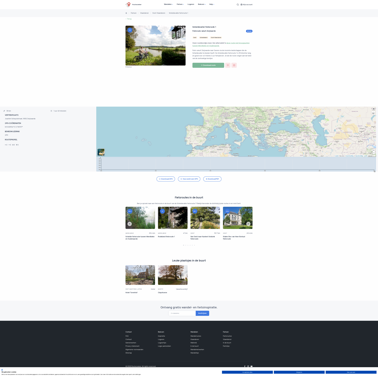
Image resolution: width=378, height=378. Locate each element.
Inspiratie (161, 336)
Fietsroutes (227, 336)
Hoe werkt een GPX (190, 179)
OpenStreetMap (349, 156)
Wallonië (193, 343)
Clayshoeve (162, 292)
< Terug (128, 19)
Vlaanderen (144, 13)
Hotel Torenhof (131, 292)
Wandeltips (194, 353)
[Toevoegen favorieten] (227, 65)
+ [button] (373, 150)
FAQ (127, 336)
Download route (209, 65)
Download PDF (213, 179)
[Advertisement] (189, 88)
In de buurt (194, 346)
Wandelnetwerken (197, 349)
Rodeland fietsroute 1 (166, 236)
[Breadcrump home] (126, 13)
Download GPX (166, 179)
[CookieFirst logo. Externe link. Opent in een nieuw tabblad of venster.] (2, 370)
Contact (129, 339)
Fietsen (180, 4)
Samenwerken (131, 343)
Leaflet (336, 156)
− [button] (373, 153)
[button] (373, 109)
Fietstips (226, 346)
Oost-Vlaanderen (158, 13)
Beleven (201, 4)
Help (211, 4)
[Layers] (373, 113)
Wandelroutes (195, 336)
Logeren (191, 4)
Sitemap (129, 353)
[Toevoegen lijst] (234, 65)
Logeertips (162, 343)
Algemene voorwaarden (134, 349)
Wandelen (168, 4)
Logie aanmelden (164, 346)
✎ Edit (365, 156)
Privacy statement (132, 346)
